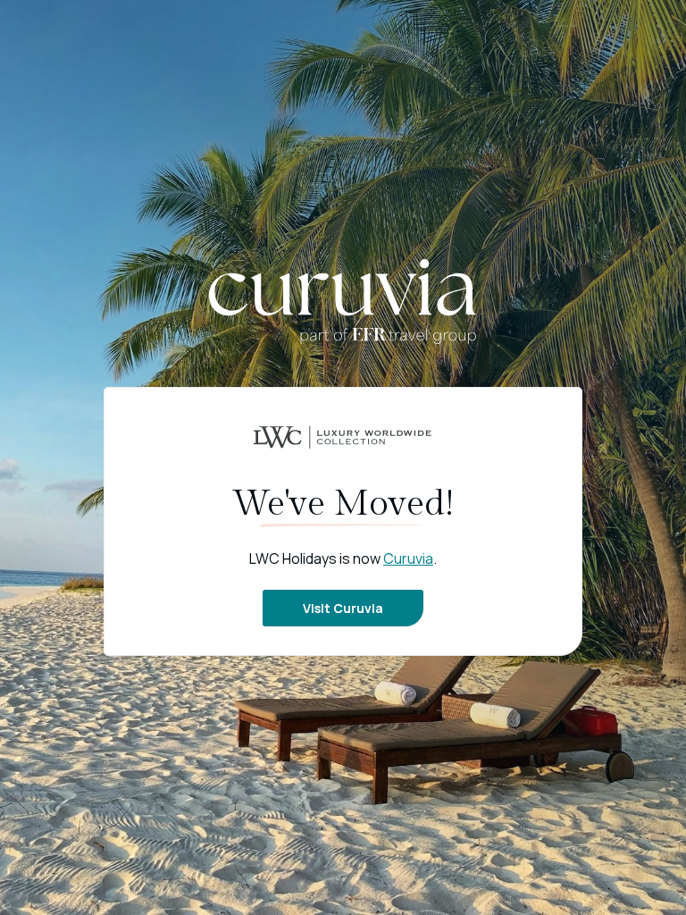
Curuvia (408, 558)
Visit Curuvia (343, 608)
